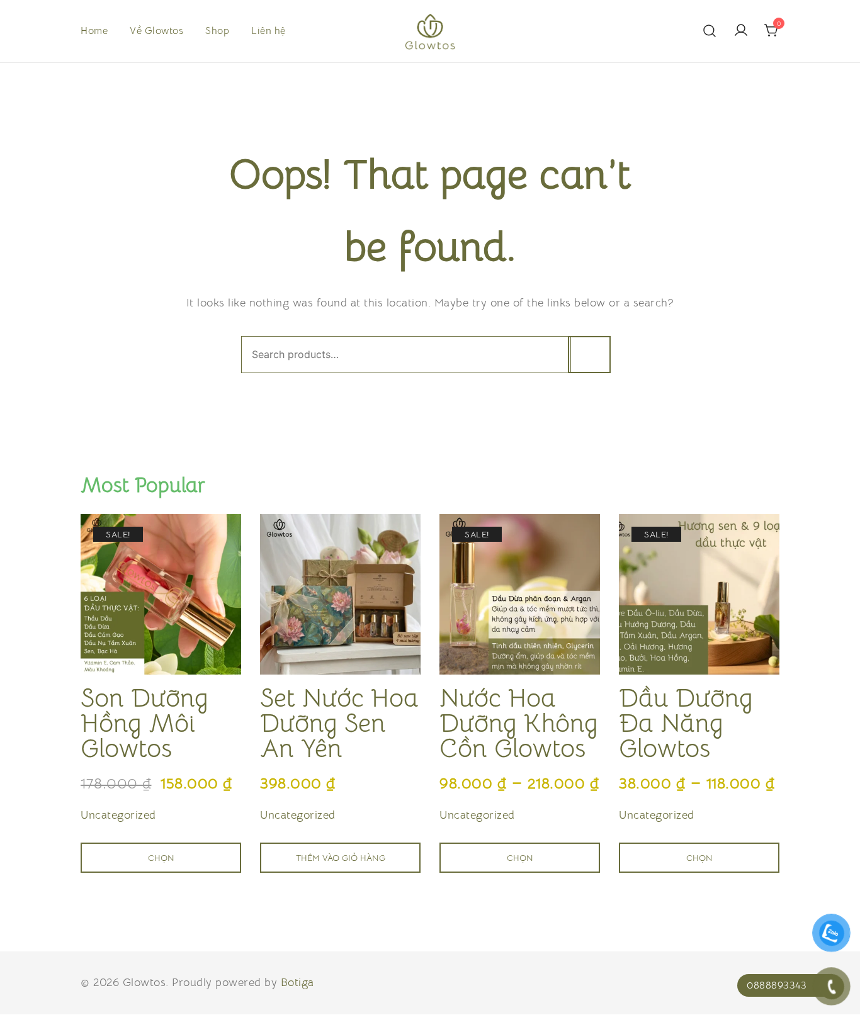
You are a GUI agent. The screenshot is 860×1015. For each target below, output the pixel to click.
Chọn (161, 857)
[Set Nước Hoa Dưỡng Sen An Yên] (340, 594)
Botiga (297, 982)
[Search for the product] (589, 354)
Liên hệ (268, 31)
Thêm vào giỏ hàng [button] (340, 857)
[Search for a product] (710, 31)
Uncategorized (118, 815)
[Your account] (741, 31)
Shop (217, 31)
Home (94, 31)
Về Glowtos (156, 31)
